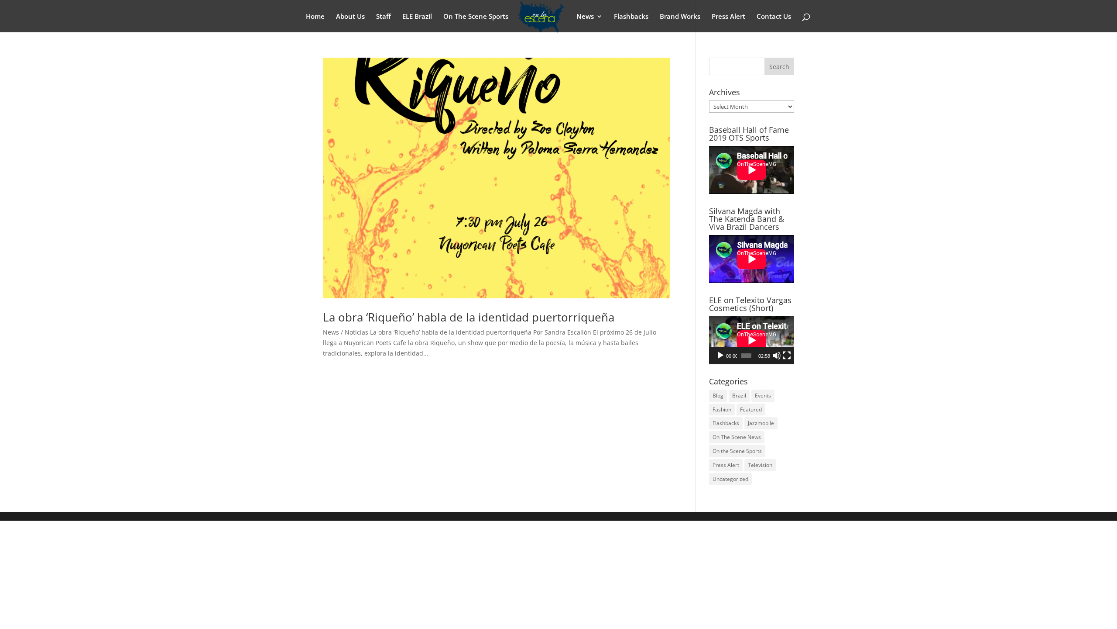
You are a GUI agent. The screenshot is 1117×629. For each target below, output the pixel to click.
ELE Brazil (417, 17)
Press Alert (728, 17)
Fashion (722, 409)
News (585, 17)
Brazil (739, 395)
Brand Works (680, 17)
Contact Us (774, 17)
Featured (751, 409)
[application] (751, 340)
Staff (383, 17)
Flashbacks (631, 17)
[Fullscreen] (786, 355)
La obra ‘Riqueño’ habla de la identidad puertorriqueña (468, 317)
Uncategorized (730, 479)
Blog (718, 395)
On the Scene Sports (737, 451)
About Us (350, 17)
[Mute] (776, 355)
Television (760, 465)
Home (315, 17)
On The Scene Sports (475, 17)
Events (763, 395)
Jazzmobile (761, 423)
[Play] (720, 355)
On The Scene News (737, 437)
